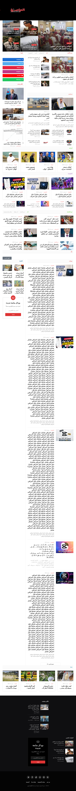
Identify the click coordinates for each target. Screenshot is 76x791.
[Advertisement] (52, 10)
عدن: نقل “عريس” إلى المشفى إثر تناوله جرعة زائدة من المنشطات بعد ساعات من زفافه (48, 221)
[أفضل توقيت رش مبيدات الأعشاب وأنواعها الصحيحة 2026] (11, 676)
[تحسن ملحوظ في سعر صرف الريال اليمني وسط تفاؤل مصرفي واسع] (7, 268)
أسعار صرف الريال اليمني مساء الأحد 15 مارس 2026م (19, 275)
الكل (47, 53)
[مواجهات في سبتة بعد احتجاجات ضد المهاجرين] (11, 28)
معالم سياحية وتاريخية (8, 211)
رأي (71, 251)
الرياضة (70, 148)
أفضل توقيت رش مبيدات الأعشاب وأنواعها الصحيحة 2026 (11, 687)
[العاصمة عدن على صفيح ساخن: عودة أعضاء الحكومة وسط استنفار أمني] (38, 104)
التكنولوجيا (30, 53)
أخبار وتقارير (69, 43)
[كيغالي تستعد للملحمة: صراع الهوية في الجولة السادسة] (65, 157)
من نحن (48, 782)
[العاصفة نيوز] (39, 10)
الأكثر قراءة (20, 84)
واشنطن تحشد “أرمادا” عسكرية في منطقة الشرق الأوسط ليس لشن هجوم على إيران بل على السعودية (33, 132)
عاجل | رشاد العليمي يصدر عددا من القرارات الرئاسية (58, 141)
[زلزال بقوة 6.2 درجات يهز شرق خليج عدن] (29, 44)
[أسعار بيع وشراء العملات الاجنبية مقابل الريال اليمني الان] (7, 283)
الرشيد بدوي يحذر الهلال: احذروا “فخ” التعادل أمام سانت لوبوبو (11, 168)
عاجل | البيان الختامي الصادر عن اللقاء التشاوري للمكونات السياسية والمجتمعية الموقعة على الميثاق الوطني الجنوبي (58, 132)
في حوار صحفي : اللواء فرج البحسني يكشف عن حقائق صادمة (49, 234)
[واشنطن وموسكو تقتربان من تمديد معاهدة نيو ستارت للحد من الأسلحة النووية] (66, 245)
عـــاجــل (70, 94)
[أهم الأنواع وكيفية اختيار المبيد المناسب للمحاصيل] (29, 676)
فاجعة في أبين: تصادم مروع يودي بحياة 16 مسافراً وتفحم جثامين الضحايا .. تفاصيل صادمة (34, 727)
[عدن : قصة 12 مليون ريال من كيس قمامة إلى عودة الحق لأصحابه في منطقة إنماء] (30, 220)
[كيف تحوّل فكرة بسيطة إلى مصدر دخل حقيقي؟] (65, 676)
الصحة (36, 53)
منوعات (70, 261)
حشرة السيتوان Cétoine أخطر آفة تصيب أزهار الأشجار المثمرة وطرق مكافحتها (47, 687)
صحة (71, 667)
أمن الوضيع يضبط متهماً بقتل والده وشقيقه (29, 32)
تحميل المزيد (51, 664)
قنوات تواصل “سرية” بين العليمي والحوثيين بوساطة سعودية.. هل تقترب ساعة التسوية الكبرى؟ (33, 707)
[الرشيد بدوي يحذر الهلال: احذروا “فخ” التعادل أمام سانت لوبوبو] (11, 157)
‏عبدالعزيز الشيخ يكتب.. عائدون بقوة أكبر (34, 717)
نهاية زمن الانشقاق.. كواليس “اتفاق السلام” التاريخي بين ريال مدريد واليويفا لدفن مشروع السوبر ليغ (47, 168)
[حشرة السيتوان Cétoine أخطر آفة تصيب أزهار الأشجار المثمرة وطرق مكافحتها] (47, 676)
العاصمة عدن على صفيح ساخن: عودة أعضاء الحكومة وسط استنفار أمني (38, 116)
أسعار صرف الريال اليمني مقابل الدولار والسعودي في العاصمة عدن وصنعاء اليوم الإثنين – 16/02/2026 (19, 291)
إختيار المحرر (18, 145)
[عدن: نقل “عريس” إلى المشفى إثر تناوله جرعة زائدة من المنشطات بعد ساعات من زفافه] (66, 220)
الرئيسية (27, 782)
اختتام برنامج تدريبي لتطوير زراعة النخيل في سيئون (61, 47)
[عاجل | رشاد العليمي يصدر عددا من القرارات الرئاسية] (69, 142)
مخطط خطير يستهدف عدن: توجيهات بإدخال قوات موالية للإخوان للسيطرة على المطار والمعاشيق (12, 143)
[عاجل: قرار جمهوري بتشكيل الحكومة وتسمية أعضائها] (45, 142)
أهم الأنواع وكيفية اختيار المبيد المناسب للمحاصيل (29, 687)
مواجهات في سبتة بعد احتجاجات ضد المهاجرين (12, 32)
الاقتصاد (21, 261)
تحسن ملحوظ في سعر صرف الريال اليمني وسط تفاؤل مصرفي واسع (7, 275)
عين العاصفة (69, 211)
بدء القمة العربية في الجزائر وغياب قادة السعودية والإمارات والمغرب (13, 247)
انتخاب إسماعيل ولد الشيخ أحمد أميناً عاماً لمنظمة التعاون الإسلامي (12, 47)
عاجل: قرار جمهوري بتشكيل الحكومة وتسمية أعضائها (34, 141)
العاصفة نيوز (30, 785)
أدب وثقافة (16, 211)
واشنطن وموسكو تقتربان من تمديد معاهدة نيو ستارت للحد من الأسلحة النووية (49, 247)
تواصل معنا (33, 782)
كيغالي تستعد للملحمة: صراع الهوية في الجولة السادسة (66, 168)
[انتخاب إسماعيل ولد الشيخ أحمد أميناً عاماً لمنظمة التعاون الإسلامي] (11, 44)
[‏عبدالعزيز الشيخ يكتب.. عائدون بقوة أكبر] (44, 719)
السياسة (20, 242)
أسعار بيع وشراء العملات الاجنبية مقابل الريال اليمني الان (7, 291)
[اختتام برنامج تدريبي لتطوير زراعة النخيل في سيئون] (55, 36)
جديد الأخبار (69, 53)
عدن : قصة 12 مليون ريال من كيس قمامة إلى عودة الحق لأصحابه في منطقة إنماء (12, 221)
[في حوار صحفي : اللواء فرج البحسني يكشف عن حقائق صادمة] (66, 232)
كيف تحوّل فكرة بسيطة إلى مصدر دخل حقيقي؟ (66, 687)
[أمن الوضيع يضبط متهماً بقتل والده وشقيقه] (29, 28)
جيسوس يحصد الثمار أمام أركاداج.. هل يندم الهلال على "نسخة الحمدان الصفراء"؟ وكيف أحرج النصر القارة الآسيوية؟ (29, 168)
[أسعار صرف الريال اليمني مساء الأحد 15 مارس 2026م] (19, 268)
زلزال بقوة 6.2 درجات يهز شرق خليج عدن (30, 48)
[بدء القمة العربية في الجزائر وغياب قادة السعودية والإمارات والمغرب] (30, 245)
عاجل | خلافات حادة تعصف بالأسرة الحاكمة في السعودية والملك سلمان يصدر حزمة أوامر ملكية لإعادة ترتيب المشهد (62, 117)
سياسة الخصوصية (41, 782)
